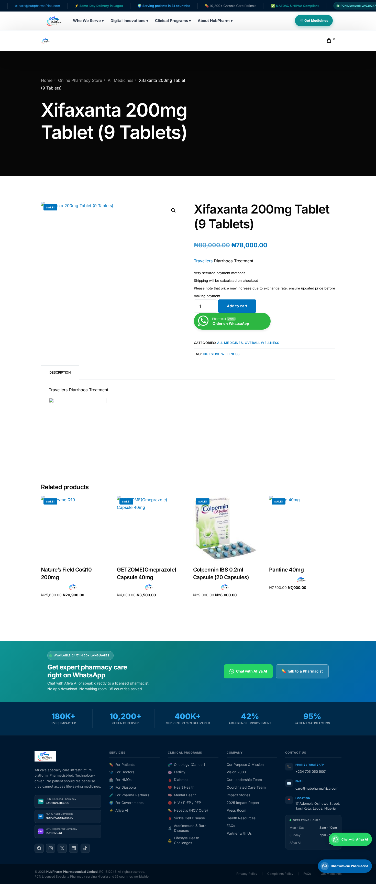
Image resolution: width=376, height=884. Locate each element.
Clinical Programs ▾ (173, 20)
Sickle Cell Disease (186, 818)
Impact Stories (238, 795)
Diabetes (178, 780)
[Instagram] (50, 848)
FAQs (231, 826)
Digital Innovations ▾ (129, 20)
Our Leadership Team (244, 780)
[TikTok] (85, 848)
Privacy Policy (246, 874)
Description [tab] (60, 372)
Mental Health (182, 795)
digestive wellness (221, 354)
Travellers (203, 260)
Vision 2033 (236, 772)
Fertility (176, 772)
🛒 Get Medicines (314, 20)
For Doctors (121, 772)
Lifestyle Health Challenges (183, 840)
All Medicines (230, 343)
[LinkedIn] (73, 848)
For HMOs (120, 780)
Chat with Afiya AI (251, 671)
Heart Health (181, 787)
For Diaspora (122, 787)
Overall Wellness (262, 343)
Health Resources (241, 818)
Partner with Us (239, 833)
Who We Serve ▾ (88, 20)
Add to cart (237, 306)
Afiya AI (118, 810)
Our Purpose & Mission (245, 765)
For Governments (126, 803)
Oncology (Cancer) (186, 765)
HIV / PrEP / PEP (184, 803)
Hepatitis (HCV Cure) (188, 810)
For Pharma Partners (129, 795)
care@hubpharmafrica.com (316, 788)
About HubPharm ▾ (215, 20)
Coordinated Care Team (246, 787)
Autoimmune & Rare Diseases (187, 828)
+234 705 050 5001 (310, 771)
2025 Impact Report (243, 803)
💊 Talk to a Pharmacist (302, 671)
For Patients (122, 765)
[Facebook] (39, 848)
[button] (173, 210)
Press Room (236, 810)
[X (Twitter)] (62, 848)
